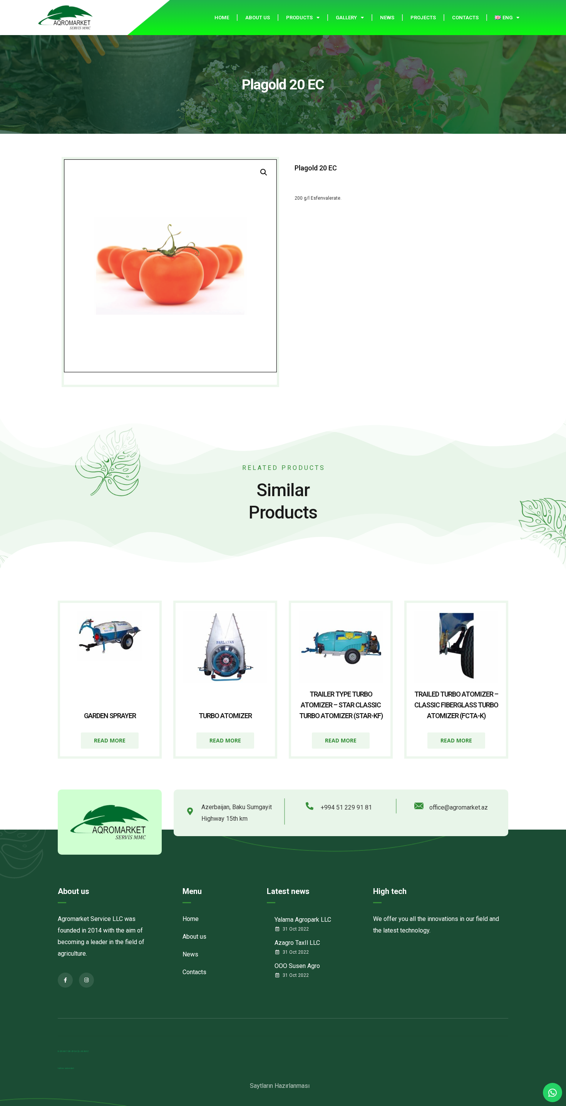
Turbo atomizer (225, 716)
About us (257, 17)
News (387, 17)
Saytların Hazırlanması (280, 1085)
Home (221, 17)
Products (299, 17)
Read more (110, 740)
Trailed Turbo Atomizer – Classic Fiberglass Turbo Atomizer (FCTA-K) (456, 705)
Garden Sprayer (110, 716)
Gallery (346, 17)
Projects (423, 17)
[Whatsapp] (552, 1092)
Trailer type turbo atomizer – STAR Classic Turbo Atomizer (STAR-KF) (341, 705)
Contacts (465, 17)
